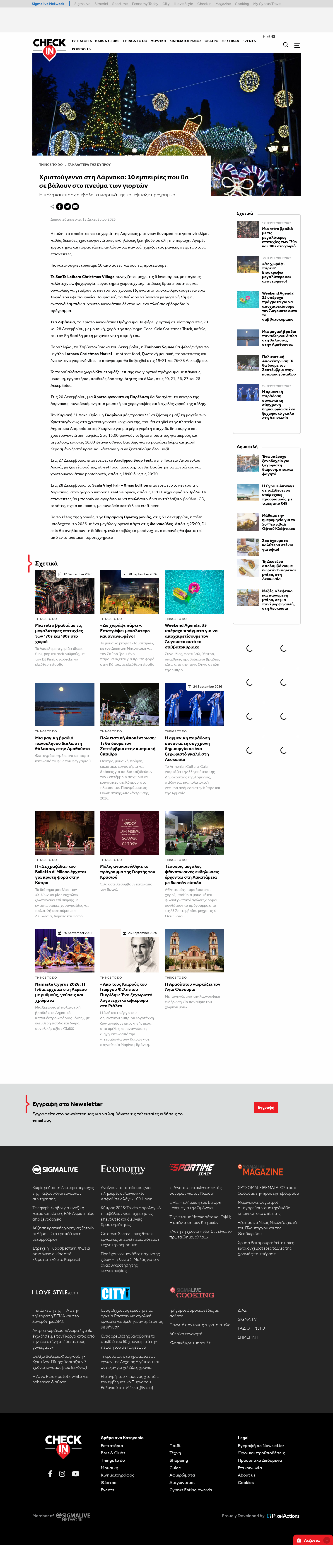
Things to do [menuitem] (135, 41)
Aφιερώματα (182, 1475)
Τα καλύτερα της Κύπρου (89, 165)
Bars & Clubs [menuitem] (107, 41)
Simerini (101, 3)
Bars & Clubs (113, 1452)
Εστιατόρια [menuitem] (82, 41)
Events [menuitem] (249, 41)
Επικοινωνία (250, 1467)
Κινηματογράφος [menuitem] (185, 41)
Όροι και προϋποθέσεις (261, 1452)
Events (107, 1489)
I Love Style (183, 3)
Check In (204, 3)
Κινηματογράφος (117, 1475)
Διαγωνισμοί (182, 1482)
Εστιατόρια (112, 1445)
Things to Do (51, 165)
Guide (175, 1467)
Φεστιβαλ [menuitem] (230, 41)
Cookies (246, 1482)
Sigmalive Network (48, 3)
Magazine (223, 3)
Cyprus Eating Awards (190, 1489)
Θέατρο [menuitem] (211, 41)
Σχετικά (46, 563)
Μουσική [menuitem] (158, 41)
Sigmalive (82, 3)
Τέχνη (175, 1452)
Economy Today (145, 3)
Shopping (178, 1460)
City (166, 3)
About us (247, 1475)
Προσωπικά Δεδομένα (260, 1460)
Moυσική (109, 1467)
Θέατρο (108, 1482)
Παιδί (175, 1445)
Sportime (120, 3)
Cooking (242, 3)
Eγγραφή (266, 1107)
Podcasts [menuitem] (81, 49)
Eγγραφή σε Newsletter (261, 1445)
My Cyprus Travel (267, 3)
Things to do (46, 619)
